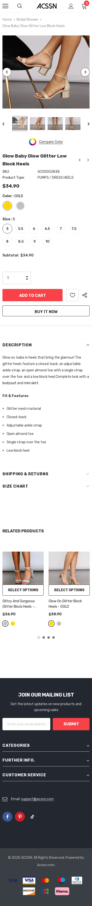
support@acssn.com (37, 799)
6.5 (47, 229)
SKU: (6, 172)
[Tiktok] (32, 817)
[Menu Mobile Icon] (5, 6)
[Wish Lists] (72, 295)
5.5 (20, 229)
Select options (23, 590)
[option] (46, 72)
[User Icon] (71, 6)
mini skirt (31, 383)
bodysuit (9, 383)
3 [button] (48, 637)
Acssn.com (45, 865)
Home (7, 19)
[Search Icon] (24, 6)
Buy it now (46, 311)
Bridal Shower (27, 19)
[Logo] (47, 6)
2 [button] (43, 637)
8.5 (21, 241)
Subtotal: (10, 255)
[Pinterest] (20, 817)
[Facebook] (7, 817)
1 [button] (39, 637)
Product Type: (13, 177)
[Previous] (6, 72)
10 (47, 241)
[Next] (85, 72)
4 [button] (53, 637)
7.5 (73, 229)
